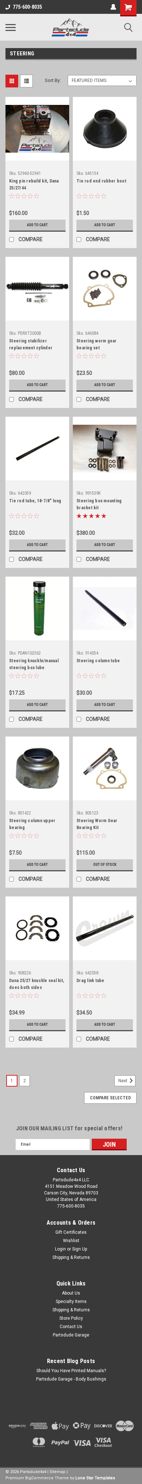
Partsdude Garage (71, 1335)
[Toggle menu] (10, 27)
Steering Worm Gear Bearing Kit (97, 824)
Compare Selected (110, 1097)
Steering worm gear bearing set (96, 344)
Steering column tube (98, 660)
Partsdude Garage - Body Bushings (71, 1379)
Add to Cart (37, 225)
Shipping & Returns (71, 1257)
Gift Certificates (71, 1232)
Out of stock (105, 865)
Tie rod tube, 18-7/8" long (35, 500)
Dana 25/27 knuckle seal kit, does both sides (36, 984)
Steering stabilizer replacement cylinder (30, 344)
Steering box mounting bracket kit (99, 504)
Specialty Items (71, 1301)
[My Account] (113, 7)
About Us (71, 1293)
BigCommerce (39, 1478)
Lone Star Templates (95, 1478)
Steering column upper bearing (32, 824)
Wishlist (71, 1240)
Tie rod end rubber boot (101, 181)
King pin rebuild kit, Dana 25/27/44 (34, 184)
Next (123, 1080)
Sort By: (53, 80)
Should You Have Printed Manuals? (71, 1370)
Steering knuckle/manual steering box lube (34, 664)
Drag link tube (90, 980)
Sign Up (79, 1249)
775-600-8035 (27, 7)
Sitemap (58, 1471)
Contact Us (71, 1326)
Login (60, 1249)
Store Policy (71, 1318)
